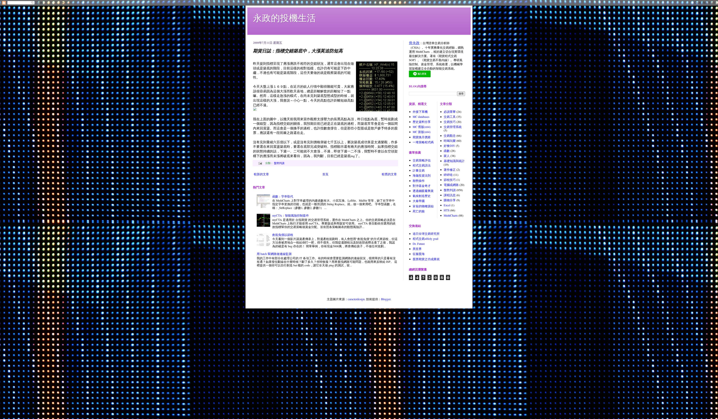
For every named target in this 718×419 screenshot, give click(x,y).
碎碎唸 (448, 175)
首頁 (325, 174)
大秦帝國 (419, 201)
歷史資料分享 (422, 122)
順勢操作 (419, 181)
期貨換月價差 (422, 137)
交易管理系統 (453, 127)
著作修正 (450, 170)
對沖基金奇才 (422, 186)
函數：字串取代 (282, 196)
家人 (447, 156)
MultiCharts (451, 215)
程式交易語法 (422, 165)
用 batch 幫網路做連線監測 (274, 254)
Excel (447, 205)
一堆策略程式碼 (423, 142)
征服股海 (419, 254)
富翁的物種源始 (423, 206)
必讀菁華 (450, 112)
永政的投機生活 (284, 18)
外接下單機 (420, 112)
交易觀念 (450, 135)
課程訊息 (450, 195)
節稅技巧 (450, 180)
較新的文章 (261, 174)
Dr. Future (419, 244)
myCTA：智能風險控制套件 (290, 215)
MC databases (421, 117)
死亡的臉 (419, 211)
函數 (447, 151)
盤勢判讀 (279, 163)
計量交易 (419, 170)
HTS (446, 210)
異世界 (417, 249)
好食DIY (449, 146)
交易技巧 (450, 122)
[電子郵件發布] (260, 163)
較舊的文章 (389, 174)
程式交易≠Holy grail (425, 239)
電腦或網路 (451, 185)
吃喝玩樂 (450, 141)
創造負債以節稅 (282, 235)
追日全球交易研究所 (426, 234)
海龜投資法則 (422, 175)
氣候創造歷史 (422, 196)
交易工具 (450, 117)
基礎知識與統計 (454, 161)
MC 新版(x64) (421, 132)
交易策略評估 (422, 160)
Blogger (385, 299)
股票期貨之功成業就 (426, 259)
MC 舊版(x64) (421, 127)
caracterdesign (356, 299)
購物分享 (450, 200)
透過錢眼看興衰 (423, 191)
